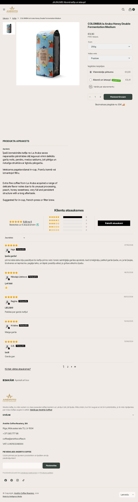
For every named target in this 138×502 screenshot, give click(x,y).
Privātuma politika (46, 473)
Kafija (14, 18)
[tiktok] (23, 480)
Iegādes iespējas (96, 66)
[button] (4, 9)
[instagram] (17, 480)
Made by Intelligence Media (12, 496)
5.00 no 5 (27, 221)
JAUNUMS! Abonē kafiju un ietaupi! (69, 2)
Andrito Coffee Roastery (24, 493)
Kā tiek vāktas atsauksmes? (18, 369)
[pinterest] (12, 480)
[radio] (90, 72)
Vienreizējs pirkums (103, 72)
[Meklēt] (123, 9)
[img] (11, 245)
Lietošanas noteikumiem (28, 473)
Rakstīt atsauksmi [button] (114, 223)
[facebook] (6, 480)
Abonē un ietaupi (106, 79)
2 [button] (67, 366)
